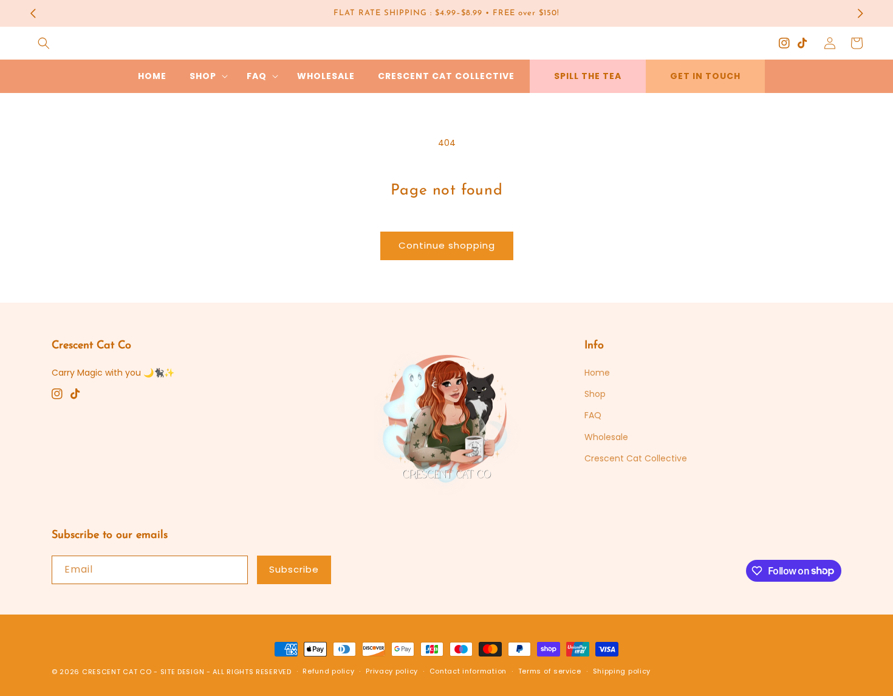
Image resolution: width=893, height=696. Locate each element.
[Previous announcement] (32, 13)
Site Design (182, 672)
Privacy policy (392, 671)
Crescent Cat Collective (635, 458)
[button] (43, 43)
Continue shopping (447, 245)
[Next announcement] (860, 13)
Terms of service (549, 671)
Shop (595, 394)
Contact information (468, 671)
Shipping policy (622, 671)
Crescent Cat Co (117, 672)
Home (597, 373)
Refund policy (328, 671)
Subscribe (294, 569)
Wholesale (606, 437)
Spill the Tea (587, 76)
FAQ (592, 415)
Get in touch (705, 76)
